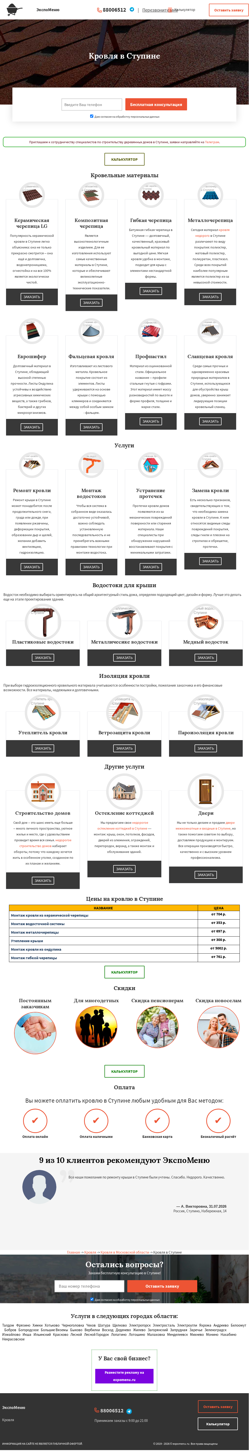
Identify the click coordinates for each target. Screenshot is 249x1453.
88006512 (114, 9)
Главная (73, 1252)
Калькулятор (184, 9)
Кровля (90, 1252)
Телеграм (212, 142)
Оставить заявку (228, 10)
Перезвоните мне (160, 10)
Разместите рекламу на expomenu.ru (124, 1376)
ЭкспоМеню (13, 1407)
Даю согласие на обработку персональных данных (126, 116)
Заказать (32, 297)
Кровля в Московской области (125, 1252)
